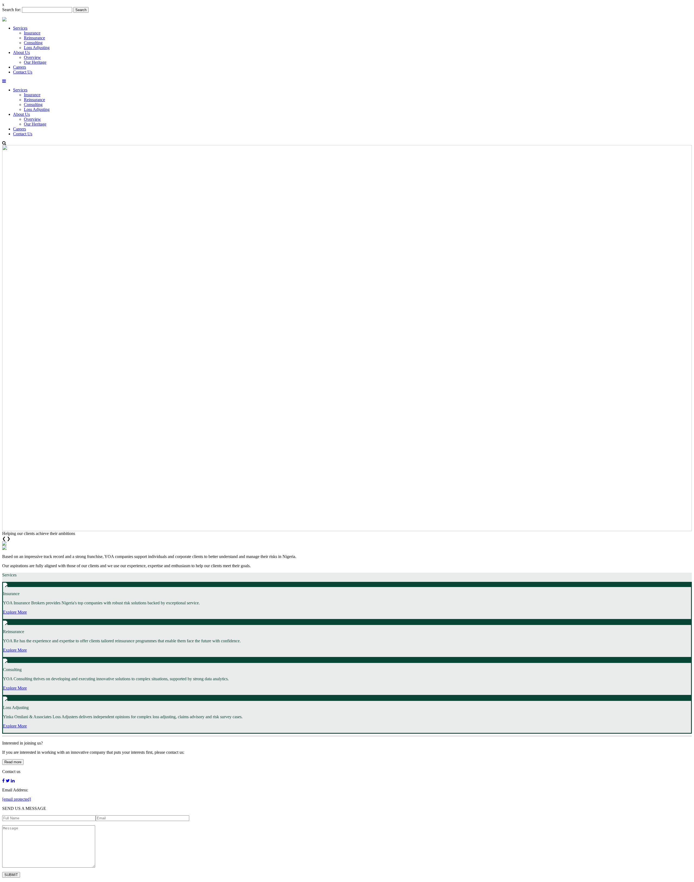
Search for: (11, 9)
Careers (19, 67)
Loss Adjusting (37, 47)
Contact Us (22, 72)
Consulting (33, 42)
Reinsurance (34, 38)
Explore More (15, 612)
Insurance (32, 33)
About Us (21, 52)
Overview (32, 57)
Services (20, 28)
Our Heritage (35, 62)
